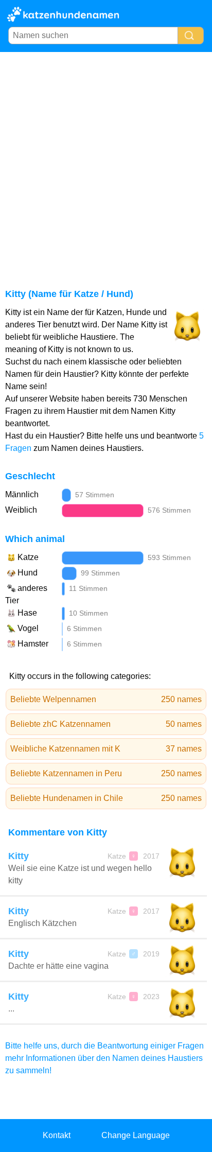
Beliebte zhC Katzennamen (106, 724)
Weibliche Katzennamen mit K (106, 748)
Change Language (135, 1135)
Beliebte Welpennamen (106, 699)
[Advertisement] (106, 163)
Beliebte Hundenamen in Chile (106, 798)
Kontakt (56, 1135)
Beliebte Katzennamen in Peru (106, 773)
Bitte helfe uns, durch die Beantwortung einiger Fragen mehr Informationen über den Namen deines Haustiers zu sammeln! (104, 1058)
